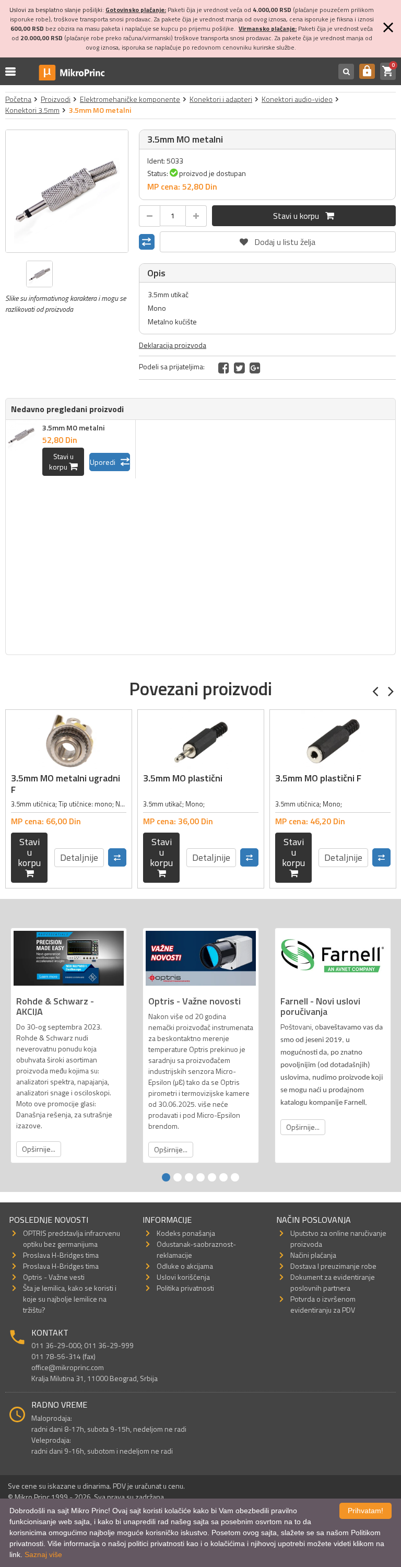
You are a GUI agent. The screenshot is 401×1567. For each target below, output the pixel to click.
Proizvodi (55, 98)
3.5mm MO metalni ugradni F (65, 784)
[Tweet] (239, 367)
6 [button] (223, 1177)
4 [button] (200, 1177)
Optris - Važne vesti (54, 1276)
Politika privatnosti (185, 1287)
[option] (67, 191)
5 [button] (212, 1177)
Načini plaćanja (313, 1254)
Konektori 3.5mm (32, 109)
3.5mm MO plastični (182, 778)
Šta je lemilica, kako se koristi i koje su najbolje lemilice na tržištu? (69, 1298)
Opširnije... (38, 1148)
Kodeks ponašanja (186, 1232)
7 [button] (235, 1177)
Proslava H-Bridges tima (61, 1254)
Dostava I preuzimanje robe (333, 1265)
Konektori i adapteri (221, 98)
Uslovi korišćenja (183, 1276)
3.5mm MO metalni (73, 427)
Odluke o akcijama (185, 1265)
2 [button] (177, 1177)
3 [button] (189, 1177)
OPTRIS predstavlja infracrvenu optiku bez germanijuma (71, 1238)
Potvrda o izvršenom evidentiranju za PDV (323, 1304)
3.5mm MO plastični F (318, 778)
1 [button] (166, 1177)
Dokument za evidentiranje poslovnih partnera (332, 1282)
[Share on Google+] (255, 367)
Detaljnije (79, 857)
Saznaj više (43, 1554)
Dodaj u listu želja (278, 239)
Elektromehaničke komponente (130, 98)
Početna (18, 98)
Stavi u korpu (299, 215)
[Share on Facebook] (223, 367)
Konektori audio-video (297, 98)
